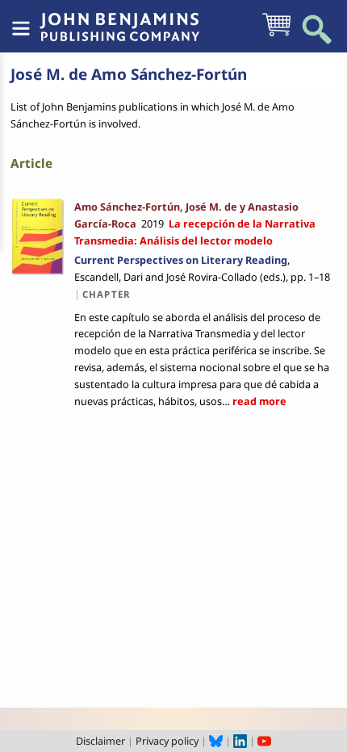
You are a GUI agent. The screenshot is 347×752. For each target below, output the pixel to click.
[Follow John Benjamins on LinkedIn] (240, 740)
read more (258, 401)
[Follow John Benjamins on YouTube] (264, 740)
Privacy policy (167, 740)
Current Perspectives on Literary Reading (180, 260)
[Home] (119, 18)
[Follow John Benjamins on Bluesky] (216, 740)
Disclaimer (100, 740)
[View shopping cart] (276, 34)
